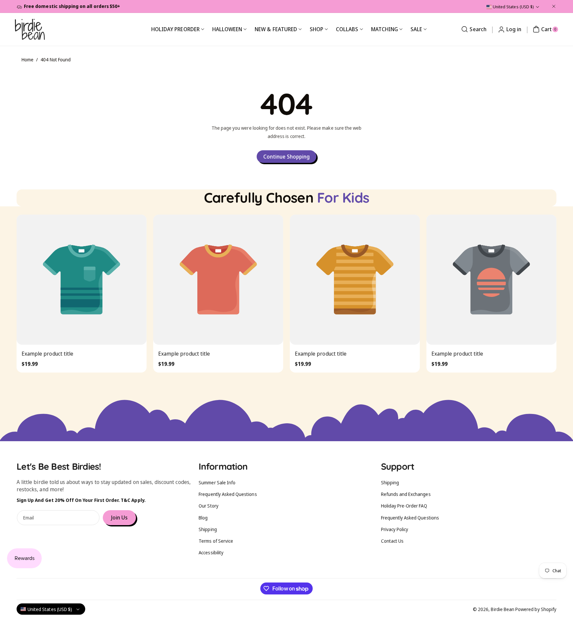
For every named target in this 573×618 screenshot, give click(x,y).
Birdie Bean (502, 609)
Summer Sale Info (217, 482)
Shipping (208, 529)
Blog (203, 518)
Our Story (208, 506)
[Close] (554, 6)
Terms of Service (216, 541)
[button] (473, 29)
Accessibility (211, 552)
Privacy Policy (395, 529)
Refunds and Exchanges (406, 494)
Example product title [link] (47, 353)
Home (27, 59)
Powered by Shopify (535, 609)
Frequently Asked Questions (228, 494)
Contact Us (392, 541)
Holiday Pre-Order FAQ (404, 506)
